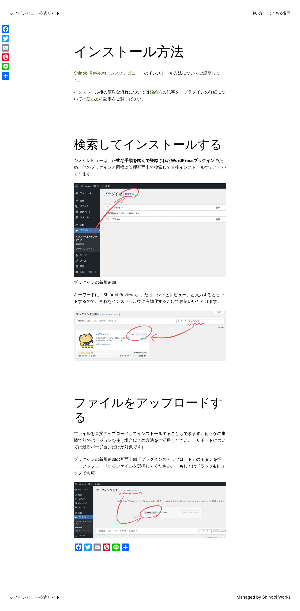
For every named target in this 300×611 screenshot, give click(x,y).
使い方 (92, 98)
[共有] (5, 76)
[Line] (5, 66)
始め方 (156, 92)
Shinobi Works (276, 597)
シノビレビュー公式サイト (34, 13)
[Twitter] (5, 38)
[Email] (5, 47)
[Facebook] (5, 29)
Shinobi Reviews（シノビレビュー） (109, 73)
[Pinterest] (5, 57)
